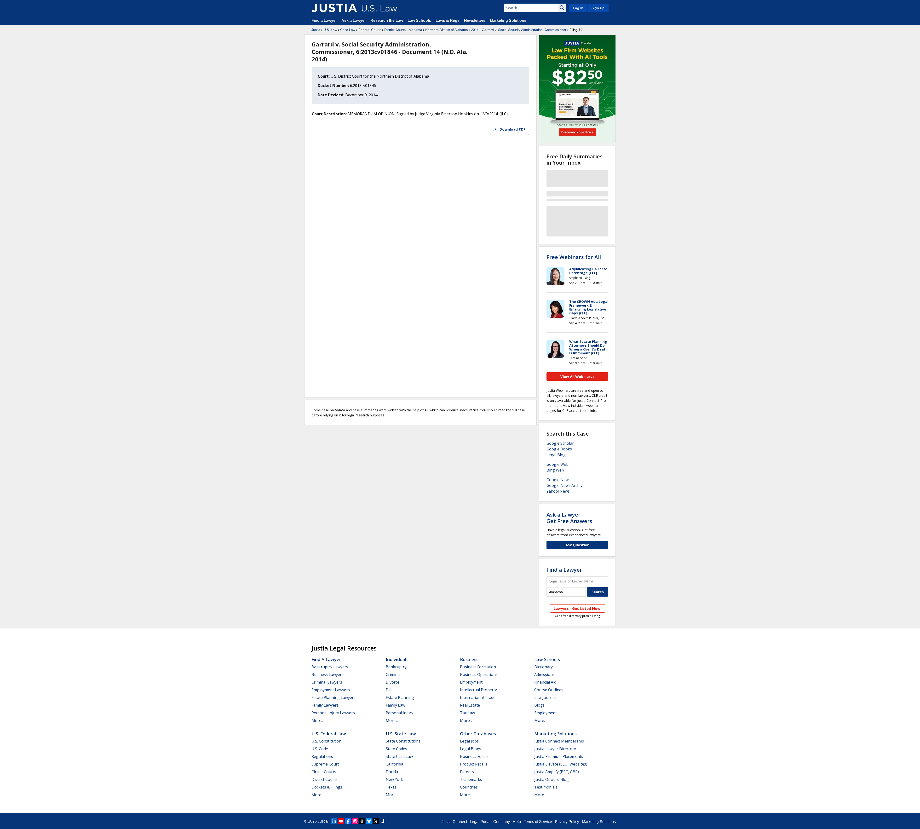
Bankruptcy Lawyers (329, 666)
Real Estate (470, 705)
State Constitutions (403, 741)
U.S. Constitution (326, 741)
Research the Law (386, 20)
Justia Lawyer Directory (555, 748)
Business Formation (478, 666)
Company (501, 822)
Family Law (395, 705)
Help (517, 822)
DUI (389, 689)
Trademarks (471, 779)
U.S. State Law (401, 734)
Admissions (544, 674)
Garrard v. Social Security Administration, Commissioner (524, 30)
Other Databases (478, 734)
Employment (471, 682)
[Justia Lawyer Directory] (383, 821)
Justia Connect (454, 822)
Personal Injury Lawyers (333, 712)
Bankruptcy (396, 666)
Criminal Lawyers (326, 682)
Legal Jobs (469, 741)
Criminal (393, 674)
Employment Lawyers (330, 689)
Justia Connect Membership (559, 741)
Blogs (539, 705)
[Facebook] (348, 821)
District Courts (395, 30)
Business (469, 659)
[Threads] (362, 821)
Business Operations (479, 674)
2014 (475, 30)
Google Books (559, 449)
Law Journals (546, 697)
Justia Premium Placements (558, 756)
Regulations (322, 756)
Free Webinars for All (573, 257)
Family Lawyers (325, 705)
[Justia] (334, 8)
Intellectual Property (478, 689)
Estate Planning (400, 697)
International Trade (477, 697)
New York (394, 779)
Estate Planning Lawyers (333, 697)
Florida (392, 771)
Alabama (415, 30)
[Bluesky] (369, 821)
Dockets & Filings (326, 787)
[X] (376, 821)
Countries (469, 787)
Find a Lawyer (324, 20)
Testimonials (546, 787)
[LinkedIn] (334, 821)
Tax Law (467, 712)
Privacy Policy (567, 822)
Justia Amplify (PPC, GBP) (556, 771)
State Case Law (399, 756)
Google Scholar (560, 443)
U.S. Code (319, 748)
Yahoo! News (558, 491)
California (394, 764)
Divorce (392, 682)
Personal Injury (399, 712)
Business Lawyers (327, 674)
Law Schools (419, 20)
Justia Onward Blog (551, 779)
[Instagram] (355, 821)
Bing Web (555, 470)
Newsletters (474, 20)
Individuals (397, 659)
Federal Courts (369, 30)
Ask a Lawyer (354, 20)
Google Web (557, 464)
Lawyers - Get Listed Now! (577, 608)
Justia (315, 30)
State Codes (396, 748)
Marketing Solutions (508, 20)
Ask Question (577, 544)
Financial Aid (545, 682)
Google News (558, 479)
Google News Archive (565, 485)
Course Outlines (548, 689)
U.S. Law (330, 30)
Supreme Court (325, 764)
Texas (391, 787)
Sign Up (598, 8)
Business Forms (474, 756)
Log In (578, 8)
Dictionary (543, 666)
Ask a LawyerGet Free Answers (569, 517)
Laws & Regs (448, 20)
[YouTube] (341, 821)
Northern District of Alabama (446, 30)
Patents (467, 771)
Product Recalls (473, 764)
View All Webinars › (577, 376)
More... (317, 720)
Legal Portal (480, 822)
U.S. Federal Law (328, 734)
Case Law (347, 30)
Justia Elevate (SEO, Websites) (560, 764)
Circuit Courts (323, 771)
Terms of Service (538, 822)
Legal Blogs (557, 454)
